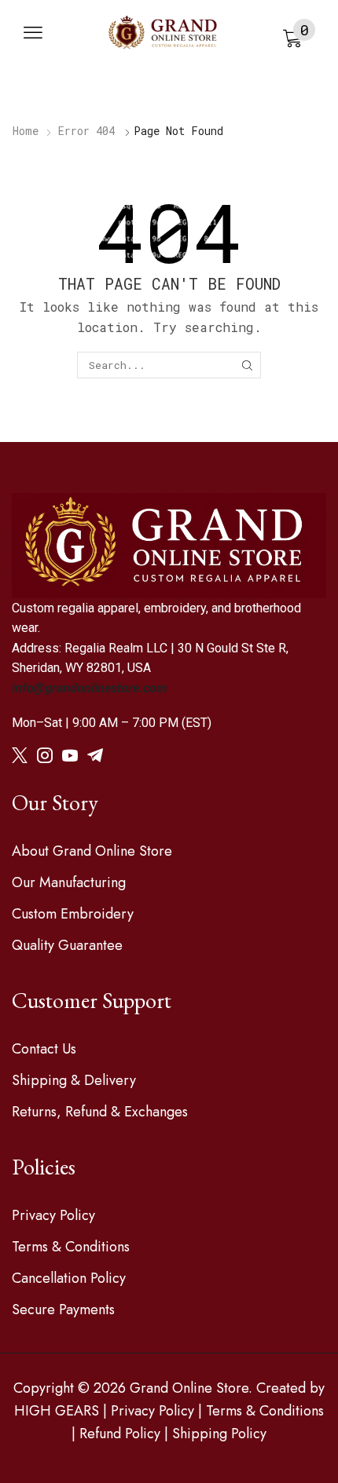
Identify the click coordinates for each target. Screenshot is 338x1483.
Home (26, 130)
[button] (33, 33)
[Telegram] (95, 755)
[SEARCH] (246, 365)
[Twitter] (20, 755)
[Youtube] (70, 755)
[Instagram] (45, 755)
